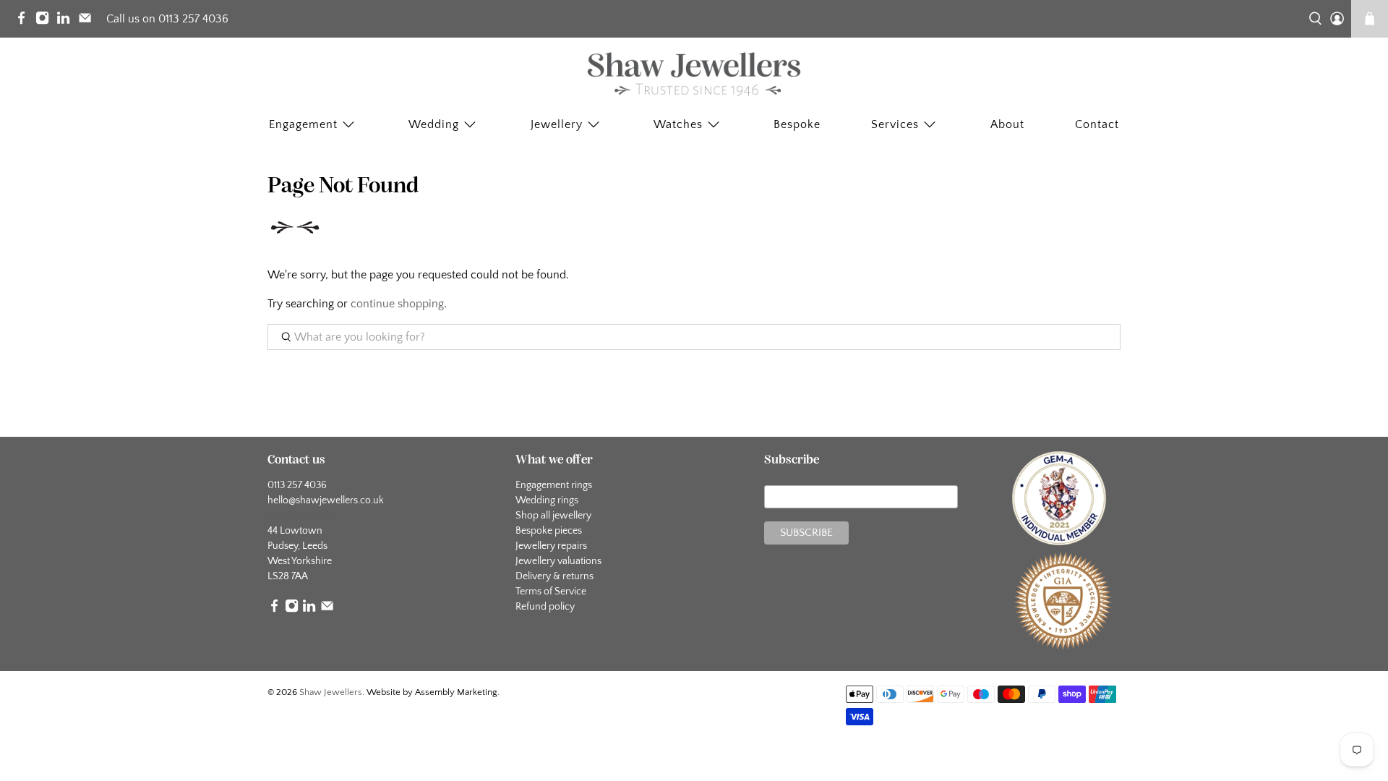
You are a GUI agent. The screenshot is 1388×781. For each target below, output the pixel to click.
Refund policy (545, 607)
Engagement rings (553, 485)
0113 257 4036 (297, 485)
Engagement (303, 124)
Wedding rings (546, 500)
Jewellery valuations (558, 561)
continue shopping (397, 303)
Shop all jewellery (553, 515)
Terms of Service (550, 591)
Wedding (433, 124)
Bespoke (797, 124)
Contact (1097, 124)
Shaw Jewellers (330, 692)
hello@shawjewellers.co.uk (325, 500)
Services (895, 124)
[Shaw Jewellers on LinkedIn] (66, 20)
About (1007, 124)
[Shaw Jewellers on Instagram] (45, 20)
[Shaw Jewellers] (694, 74)
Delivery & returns (554, 576)
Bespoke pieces (548, 531)
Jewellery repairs (551, 546)
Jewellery (557, 124)
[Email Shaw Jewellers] (88, 20)
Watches (678, 124)
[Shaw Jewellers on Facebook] (24, 20)
